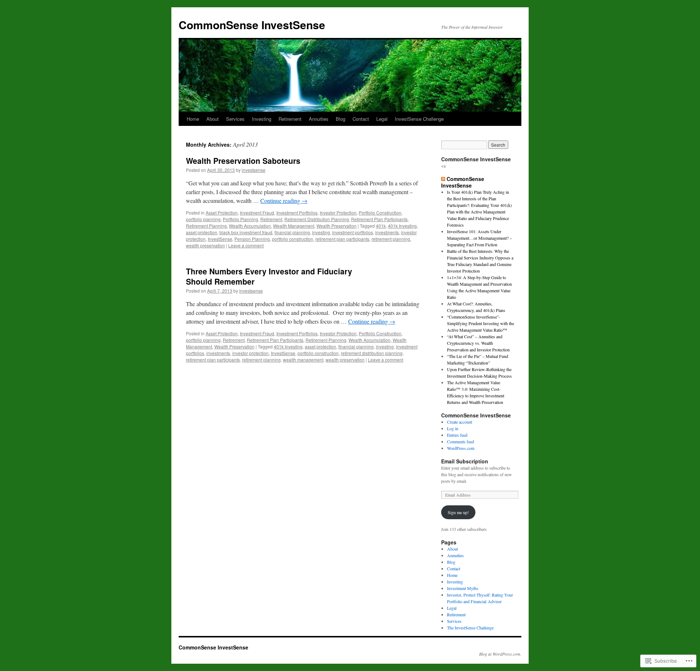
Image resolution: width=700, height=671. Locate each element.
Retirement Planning (206, 226)
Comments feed (460, 441)
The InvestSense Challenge (470, 627)
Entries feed (457, 435)
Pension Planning (252, 239)
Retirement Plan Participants (379, 219)
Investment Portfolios (297, 212)
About (212, 118)
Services (235, 118)
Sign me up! (458, 512)
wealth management (303, 359)
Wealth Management (293, 226)
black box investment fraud (245, 232)
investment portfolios (352, 232)
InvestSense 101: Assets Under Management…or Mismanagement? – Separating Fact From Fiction (479, 237)
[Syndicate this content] (443, 178)
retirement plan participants (342, 239)
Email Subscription (464, 461)
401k (381, 226)
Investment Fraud (257, 212)
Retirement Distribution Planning (316, 219)
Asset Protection (222, 212)
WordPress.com (460, 448)
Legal (382, 118)
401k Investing (402, 226)
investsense (253, 170)
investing (321, 232)
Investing (261, 118)
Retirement (290, 118)
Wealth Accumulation (250, 226)
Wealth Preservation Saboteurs (243, 160)
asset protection (201, 232)
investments (387, 232)
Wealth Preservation (336, 226)
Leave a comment (246, 245)
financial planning (292, 232)
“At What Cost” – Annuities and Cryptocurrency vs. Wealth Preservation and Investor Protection (478, 342)
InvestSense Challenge (419, 118)
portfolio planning (203, 219)
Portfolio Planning (240, 219)
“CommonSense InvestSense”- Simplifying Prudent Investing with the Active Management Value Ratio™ (480, 323)
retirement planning (391, 239)
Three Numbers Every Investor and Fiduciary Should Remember (269, 276)
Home (193, 118)
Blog (340, 118)
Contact (361, 118)
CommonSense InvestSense (252, 24)
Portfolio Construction (380, 212)
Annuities (318, 118)
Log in (452, 428)
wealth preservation (205, 245)
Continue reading (283, 200)
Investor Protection (338, 212)
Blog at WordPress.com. (500, 654)
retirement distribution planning (371, 353)
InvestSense (220, 239)
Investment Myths (462, 588)
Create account (459, 422)
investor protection (250, 353)
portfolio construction (292, 239)
